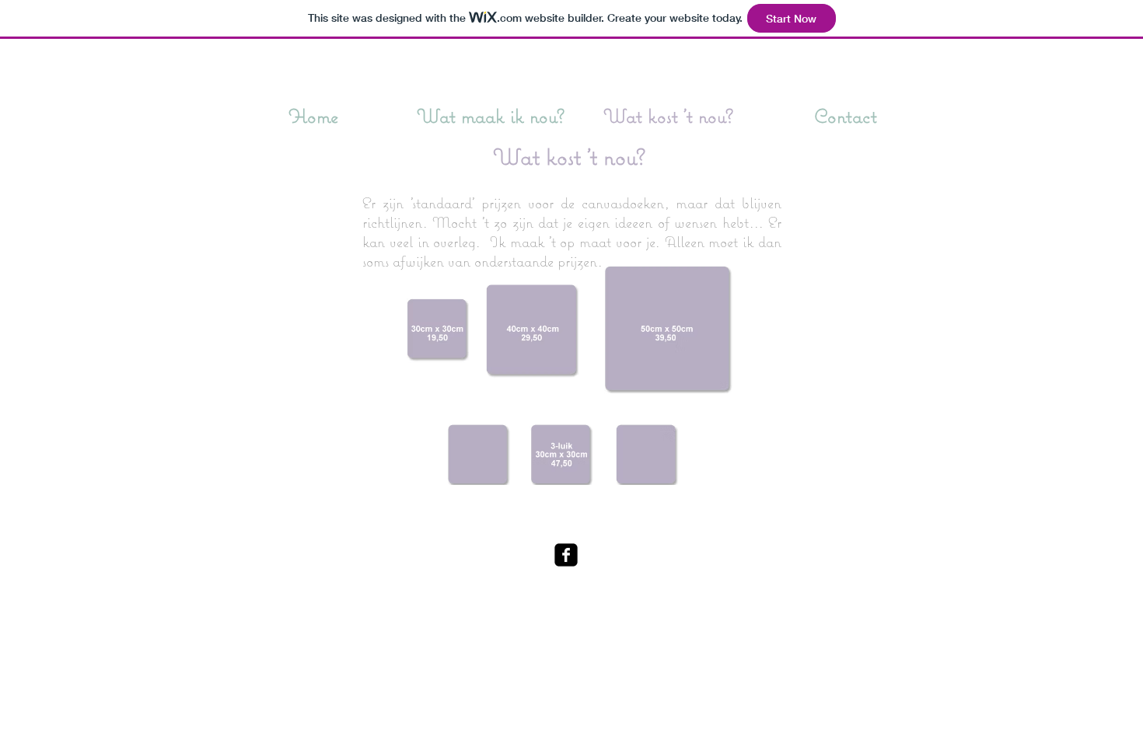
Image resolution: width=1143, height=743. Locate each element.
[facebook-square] (566, 555)
